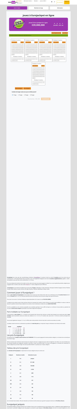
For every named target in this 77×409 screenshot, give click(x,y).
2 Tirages (20, 95)
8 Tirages (32, 95)
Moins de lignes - (19, 88)
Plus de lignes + (27, 88)
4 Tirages (26, 95)
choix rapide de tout (56, 33)
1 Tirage (14, 95)
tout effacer (65, 33)
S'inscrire (67, 1)
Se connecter (60, 2)
